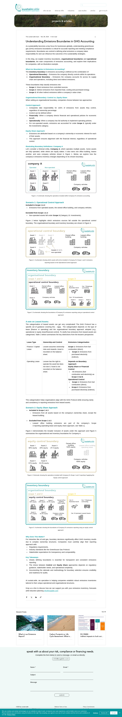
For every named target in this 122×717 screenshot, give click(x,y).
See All (104, 611)
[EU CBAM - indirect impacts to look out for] (92, 623)
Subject (33, 675)
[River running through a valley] (30, 623)
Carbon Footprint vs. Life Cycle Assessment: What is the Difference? (60, 635)
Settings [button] (95, 713)
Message (33, 682)
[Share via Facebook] (27, 597)
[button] (45, 10)
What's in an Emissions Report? (27, 635)
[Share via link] (41, 597)
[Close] (120, 712)
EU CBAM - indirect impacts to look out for (91, 635)
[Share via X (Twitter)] (31, 597)
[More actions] (95, 37)
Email (65, 667)
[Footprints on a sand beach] (61, 623)
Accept (114, 713)
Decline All (104, 713)
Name (32, 667)
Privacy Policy (11, 714)
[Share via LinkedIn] (36, 597)
